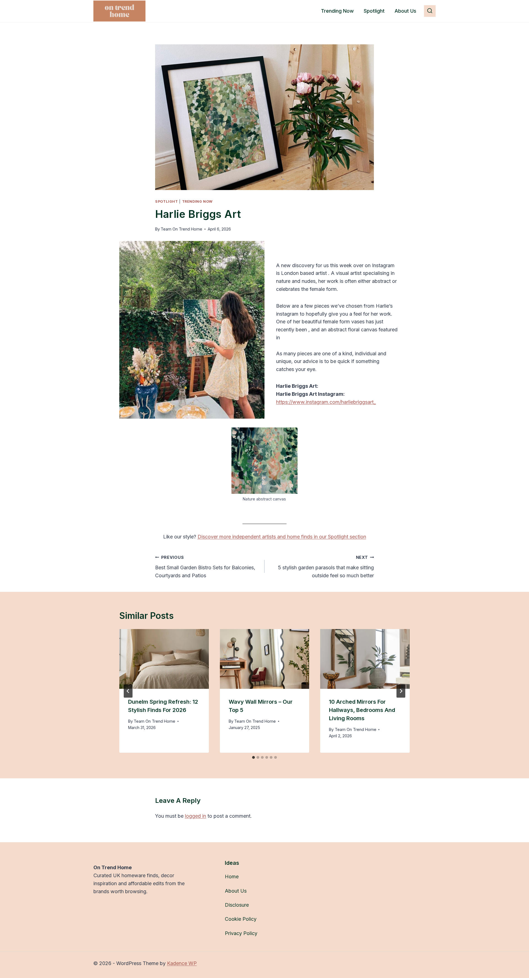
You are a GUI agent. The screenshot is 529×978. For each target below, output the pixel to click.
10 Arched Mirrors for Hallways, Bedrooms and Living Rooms (362, 710)
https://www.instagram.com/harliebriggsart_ (326, 402)
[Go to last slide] (128, 691)
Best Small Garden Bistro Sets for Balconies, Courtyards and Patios (205, 566)
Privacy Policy (241, 933)
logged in (195, 816)
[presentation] (164, 659)
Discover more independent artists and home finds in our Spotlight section (282, 537)
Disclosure (237, 905)
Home (232, 876)
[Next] (400, 691)
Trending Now (337, 11)
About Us (405, 11)
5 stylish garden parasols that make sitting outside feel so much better (326, 566)
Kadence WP (182, 963)
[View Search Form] (430, 11)
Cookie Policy (241, 919)
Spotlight (374, 11)
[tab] (253, 757)
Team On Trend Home (181, 229)
